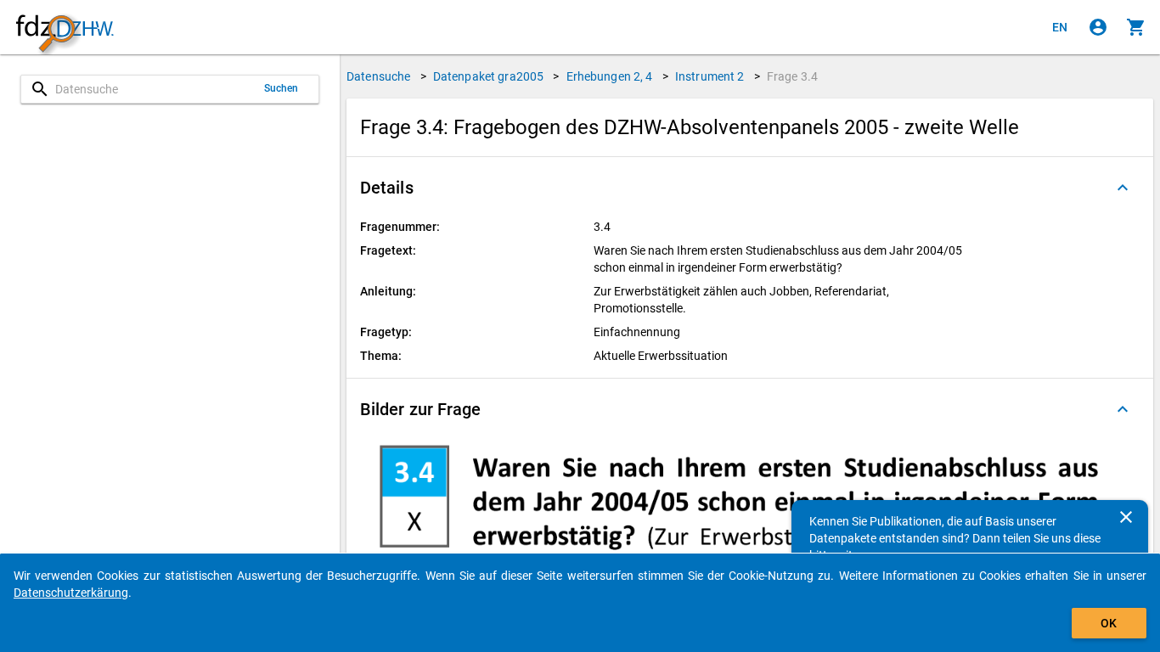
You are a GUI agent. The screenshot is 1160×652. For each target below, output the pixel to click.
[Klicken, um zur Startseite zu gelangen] (64, 27)
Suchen (281, 88)
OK (1109, 623)
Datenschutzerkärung (71, 592)
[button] (750, 188)
